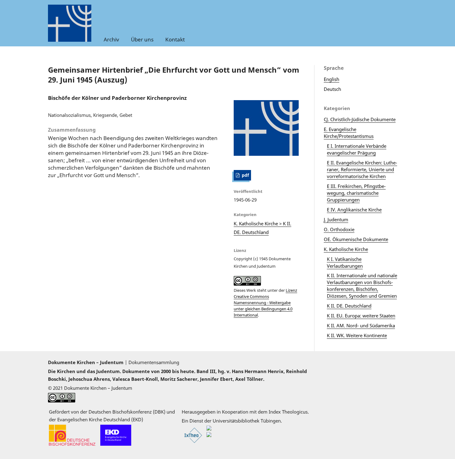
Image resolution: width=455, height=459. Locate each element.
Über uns (142, 39)
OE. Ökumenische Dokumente (356, 239)
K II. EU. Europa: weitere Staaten (361, 315)
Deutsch (332, 89)
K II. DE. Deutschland (349, 306)
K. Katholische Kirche (346, 249)
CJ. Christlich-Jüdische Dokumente (360, 119)
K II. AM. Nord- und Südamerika (361, 325)
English (331, 79)
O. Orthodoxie (339, 229)
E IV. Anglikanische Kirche (354, 209)
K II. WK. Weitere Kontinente (357, 335)
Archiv (111, 39)
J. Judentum (336, 219)
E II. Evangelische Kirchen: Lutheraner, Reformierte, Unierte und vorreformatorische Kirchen (362, 169)
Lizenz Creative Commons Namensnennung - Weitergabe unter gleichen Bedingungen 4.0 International (265, 302)
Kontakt (175, 39)
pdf (244, 175)
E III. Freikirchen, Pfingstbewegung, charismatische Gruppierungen (356, 193)
